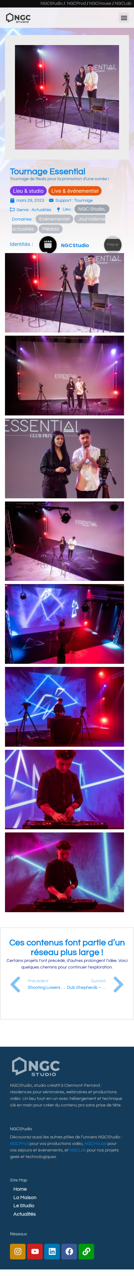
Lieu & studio (28, 191)
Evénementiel (54, 218)
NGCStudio (52, 3)
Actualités (24, 1214)
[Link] (86, 1251)
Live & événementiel (74, 191)
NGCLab (123, 3)
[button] (124, 18)
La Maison (24, 1197)
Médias (50, 228)
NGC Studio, (92, 208)
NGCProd (76, 3)
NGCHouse (100, 3)
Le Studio (23, 1205)
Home (20, 1189)
